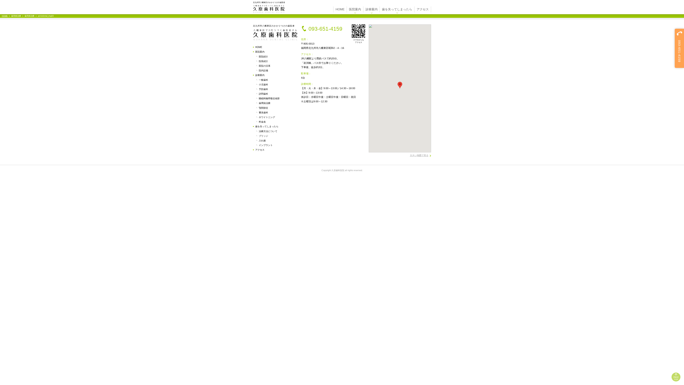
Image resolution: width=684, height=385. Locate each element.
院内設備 (263, 70)
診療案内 (372, 9)
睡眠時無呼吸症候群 (269, 98)
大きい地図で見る (419, 155)
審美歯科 (263, 112)
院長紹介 (263, 61)
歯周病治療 (264, 103)
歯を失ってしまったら (397, 9)
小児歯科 (263, 84)
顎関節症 (263, 108)
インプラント (266, 145)
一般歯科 (263, 80)
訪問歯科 (263, 94)
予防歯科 (263, 89)
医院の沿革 (264, 66)
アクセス (423, 9)
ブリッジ (263, 136)
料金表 (262, 121)
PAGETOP (676, 378)
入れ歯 (262, 140)
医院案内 (355, 9)
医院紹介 (263, 56)
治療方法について (268, 131)
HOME (340, 9)
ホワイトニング (267, 117)
